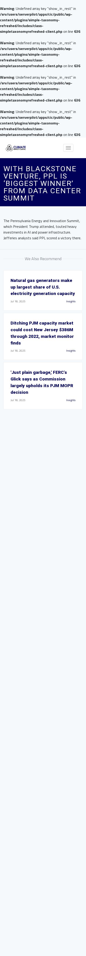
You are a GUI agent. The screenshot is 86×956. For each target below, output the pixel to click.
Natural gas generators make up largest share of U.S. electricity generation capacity (43, 287)
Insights (70, 301)
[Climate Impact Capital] (16, 148)
